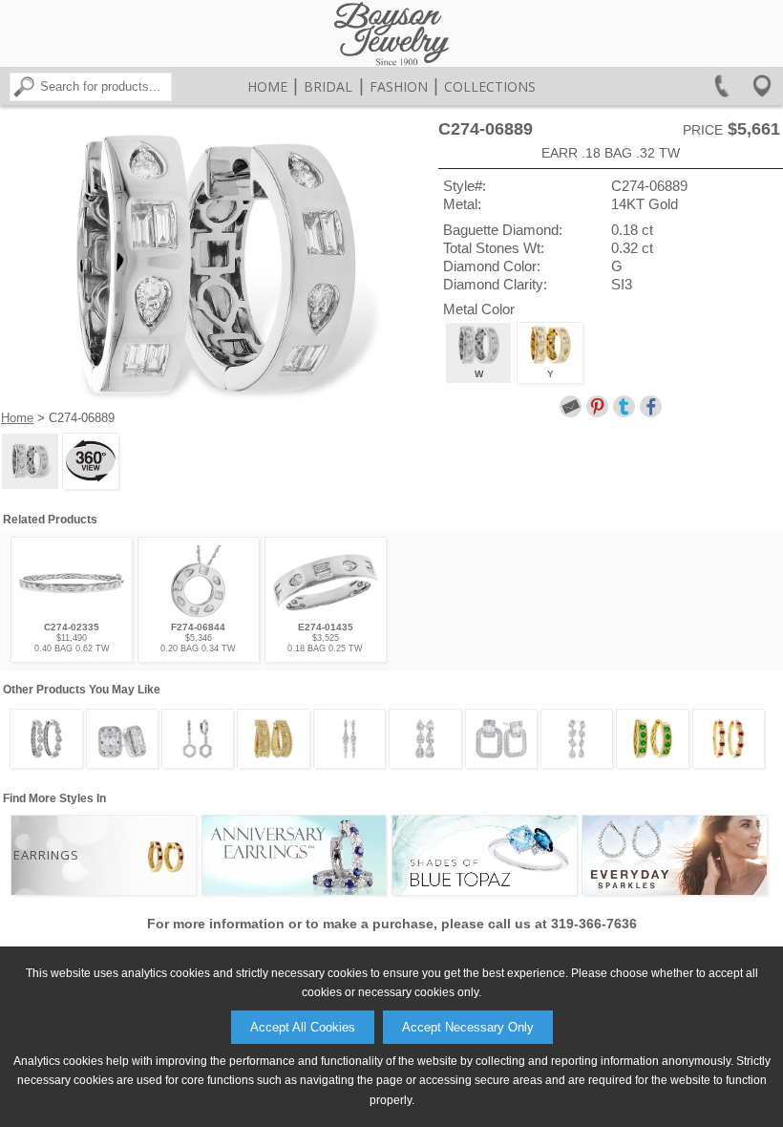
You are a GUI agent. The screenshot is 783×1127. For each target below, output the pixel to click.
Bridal (328, 86)
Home (267, 86)
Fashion (399, 86)
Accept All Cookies (302, 1027)
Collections (490, 86)
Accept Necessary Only (468, 1027)
